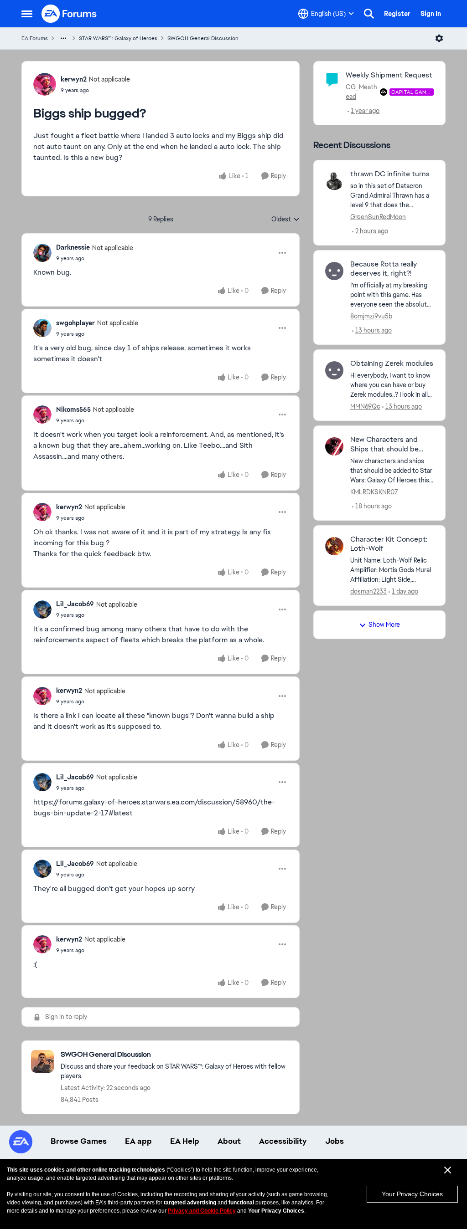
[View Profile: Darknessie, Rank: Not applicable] (42, 253)
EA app (138, 1141)
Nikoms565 (73, 409)
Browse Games (79, 1141)
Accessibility (283, 1141)
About (229, 1141)
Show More (384, 624)
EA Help (184, 1141)
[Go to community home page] (69, 14)
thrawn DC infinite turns (390, 174)
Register (397, 14)
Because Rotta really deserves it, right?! (383, 269)
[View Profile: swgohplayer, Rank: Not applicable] (42, 328)
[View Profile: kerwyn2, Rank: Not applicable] (44, 84)
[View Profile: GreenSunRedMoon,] (334, 181)
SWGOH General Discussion (203, 38)
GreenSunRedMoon (378, 217)
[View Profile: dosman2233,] (334, 546)
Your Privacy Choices (412, 1194)
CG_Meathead (361, 92)
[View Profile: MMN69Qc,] (334, 370)
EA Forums (34, 38)
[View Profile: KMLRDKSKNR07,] (334, 446)
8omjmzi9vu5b (371, 316)
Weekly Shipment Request (389, 75)
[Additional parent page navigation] (63, 38)
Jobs (334, 1141)
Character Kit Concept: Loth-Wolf (388, 544)
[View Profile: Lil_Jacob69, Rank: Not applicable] (42, 609)
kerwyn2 (74, 79)
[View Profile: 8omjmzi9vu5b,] (334, 271)
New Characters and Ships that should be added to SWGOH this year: (387, 444)
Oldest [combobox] (285, 219)
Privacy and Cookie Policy (202, 1211)
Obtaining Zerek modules (391, 363)
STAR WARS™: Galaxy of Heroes (118, 38)
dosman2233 (368, 591)
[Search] (368, 13)
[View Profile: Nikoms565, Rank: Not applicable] (42, 414)
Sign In (430, 14)
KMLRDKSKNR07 (374, 492)
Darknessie (73, 247)
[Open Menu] (439, 38)
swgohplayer (75, 323)
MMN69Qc (365, 406)
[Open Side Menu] (27, 13)
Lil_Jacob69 (75, 604)
